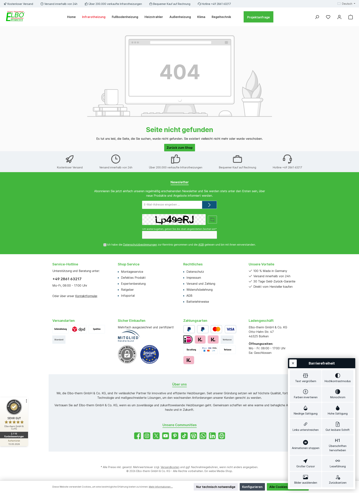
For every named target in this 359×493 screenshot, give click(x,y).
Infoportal (128, 295)
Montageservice (132, 271)
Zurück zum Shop (180, 147)
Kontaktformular (86, 296)
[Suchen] (317, 17)
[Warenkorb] (350, 17)
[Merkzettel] (328, 17)
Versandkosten (170, 467)
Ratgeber (127, 289)
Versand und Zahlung (200, 283)
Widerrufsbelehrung (199, 289)
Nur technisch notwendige (215, 487)
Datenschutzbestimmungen (140, 244)
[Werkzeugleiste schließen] (293, 363)
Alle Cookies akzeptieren (287, 487)
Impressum (193, 277)
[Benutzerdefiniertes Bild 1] (60, 329)
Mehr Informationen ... (161, 486)
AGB (201, 244)
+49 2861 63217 (67, 279)
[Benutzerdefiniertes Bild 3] (97, 329)
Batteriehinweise (197, 301)
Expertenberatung (133, 283)
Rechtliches (193, 264)
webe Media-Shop (220, 471)
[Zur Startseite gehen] (15, 16)
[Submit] (209, 205)
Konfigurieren (252, 487)
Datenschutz (195, 271)
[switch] (305, 378)
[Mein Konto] (339, 17)
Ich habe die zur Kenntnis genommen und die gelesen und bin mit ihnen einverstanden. (181, 244)
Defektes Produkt (133, 277)
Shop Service (128, 264)
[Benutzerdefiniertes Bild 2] (78, 329)
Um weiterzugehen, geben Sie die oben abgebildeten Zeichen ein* (179, 229)
